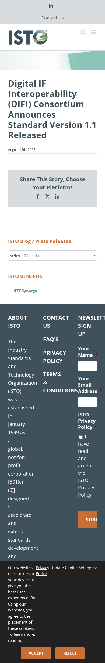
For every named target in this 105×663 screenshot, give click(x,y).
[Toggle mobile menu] (94, 32)
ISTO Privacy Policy (87, 421)
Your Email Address (90, 384)
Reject (70, 653)
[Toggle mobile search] (83, 32)
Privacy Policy (42, 570)
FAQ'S (50, 339)
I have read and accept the (86, 465)
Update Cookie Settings (72, 567)
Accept (36, 653)
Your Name (88, 352)
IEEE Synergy (25, 290)
